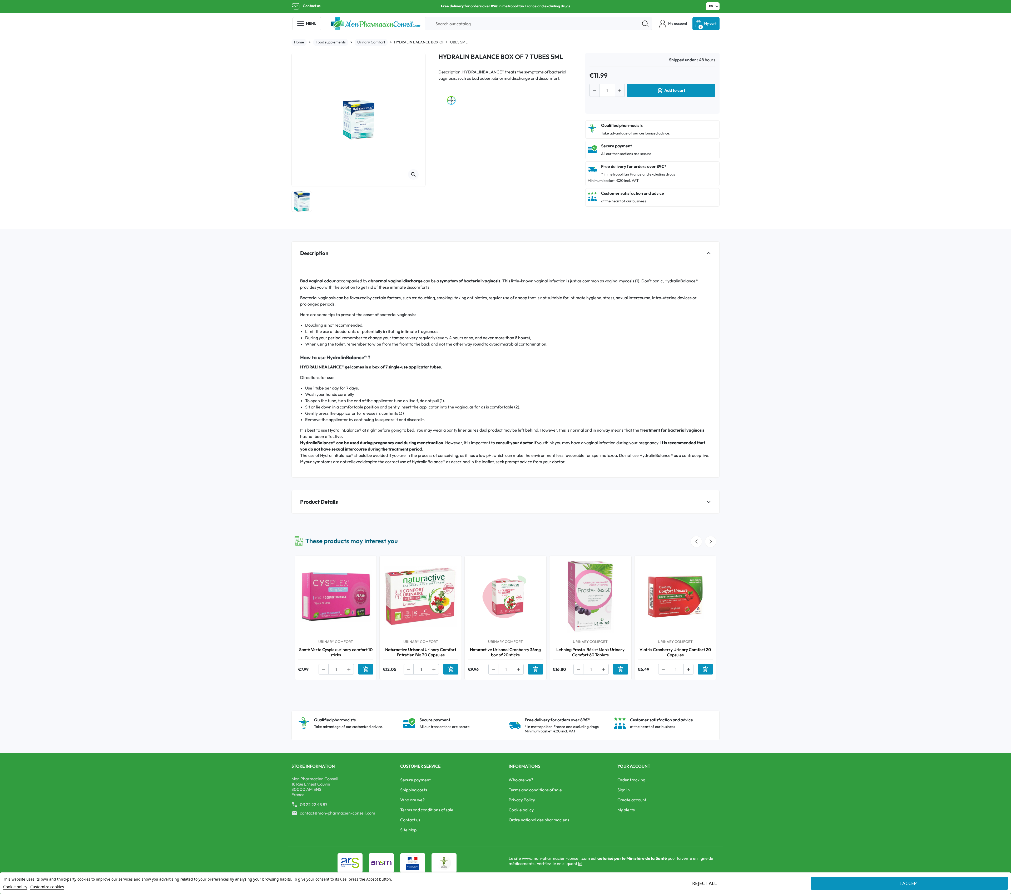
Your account (633, 766)
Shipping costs (413, 789)
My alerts (626, 809)
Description (314, 253)
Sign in (623, 789)
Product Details (319, 501)
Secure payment (415, 779)
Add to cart (671, 90)
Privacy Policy (522, 799)
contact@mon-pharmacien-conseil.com (337, 813)
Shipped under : (683, 59)
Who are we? (412, 799)
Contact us (311, 5)
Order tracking (631, 779)
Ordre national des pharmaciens (539, 819)
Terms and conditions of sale (426, 809)
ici (580, 863)
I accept (909, 883)
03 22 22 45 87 (313, 804)
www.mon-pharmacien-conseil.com (556, 858)
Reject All (704, 883)
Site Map (408, 829)
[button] (673, 23)
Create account (631, 799)
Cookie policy (521, 809)
